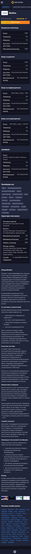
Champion (14, 518)
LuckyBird (25, 538)
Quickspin (4, 209)
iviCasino (4, 522)
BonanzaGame (5, 518)
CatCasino (11, 509)
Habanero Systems (17, 203)
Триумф (18, 540)
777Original (8, 526)
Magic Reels (10, 528)
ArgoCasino (21, 532)
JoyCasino (25, 520)
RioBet (10, 511)
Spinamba (14, 532)
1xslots (26, 536)
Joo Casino (22, 518)
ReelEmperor (5, 515)
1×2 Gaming (5, 212)
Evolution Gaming (17, 194)
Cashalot (4, 542)
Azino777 (11, 513)
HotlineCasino (18, 522)
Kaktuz (3, 528)
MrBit (14, 534)
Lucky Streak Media (15, 200)
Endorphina (19, 197)
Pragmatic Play (6, 203)
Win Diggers (17, 526)
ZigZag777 (21, 511)
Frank (3, 524)
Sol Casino (19, 528)
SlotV (21, 536)
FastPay (3, 509)
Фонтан (8, 534)
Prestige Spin (14, 536)
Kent (23, 526)
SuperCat (19, 515)
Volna (15, 511)
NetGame (22, 509)
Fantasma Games (22, 209)
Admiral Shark (5, 532)
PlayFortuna (5, 536)
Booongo (4, 197)
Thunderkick (5, 206)
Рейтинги (6, 7)
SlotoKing (4, 513)
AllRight (10, 522)
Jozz (25, 522)
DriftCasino (23, 524)
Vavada (8, 530)
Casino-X (12, 540)
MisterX (13, 515)
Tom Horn (4, 200)
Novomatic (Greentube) (8, 191)
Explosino (26, 540)
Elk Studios (12, 209)
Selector (8, 524)
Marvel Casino (21, 534)
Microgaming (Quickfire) (14, 188)
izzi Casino (4, 540)
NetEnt (4, 188)
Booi (27, 509)
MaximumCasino (6, 538)
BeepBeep (15, 530)
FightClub (4, 511)
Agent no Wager (15, 520)
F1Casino (18, 513)
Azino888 (11, 542)
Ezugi (26, 194)
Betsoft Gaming (6, 194)
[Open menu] (1, 2)
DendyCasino (17, 538)
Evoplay (23, 206)
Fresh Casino (5, 520)
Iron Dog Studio (15, 206)
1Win (16, 509)
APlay (24, 513)
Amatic (19, 191)
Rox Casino (15, 524)
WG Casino (23, 530)
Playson (11, 197)
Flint (2, 526)
